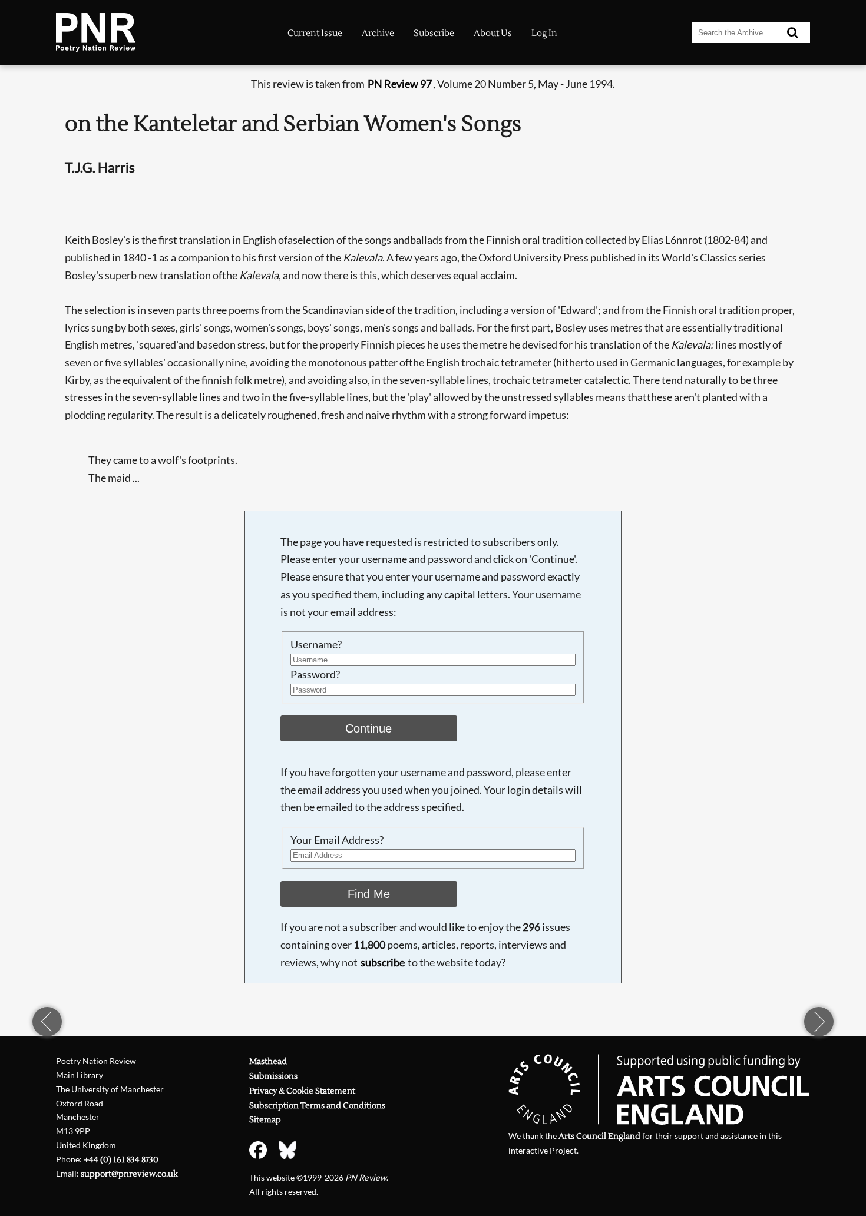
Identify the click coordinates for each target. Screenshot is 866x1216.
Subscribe (434, 33)
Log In (544, 33)
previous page (47, 1021)
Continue (368, 728)
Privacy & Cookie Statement (302, 1090)
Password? (315, 674)
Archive (378, 33)
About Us (493, 33)
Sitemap (265, 1119)
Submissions (273, 1076)
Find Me (369, 893)
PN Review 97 (400, 83)
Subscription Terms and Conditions (317, 1105)
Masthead (268, 1061)
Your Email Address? (337, 839)
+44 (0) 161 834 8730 (121, 1159)
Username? (316, 644)
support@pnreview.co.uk (129, 1173)
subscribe (383, 962)
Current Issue (314, 33)
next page (819, 1021)
